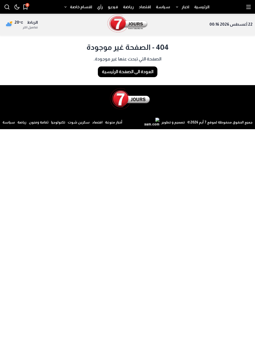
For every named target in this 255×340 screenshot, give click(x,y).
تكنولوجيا (58, 122)
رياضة (21, 122)
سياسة (8, 122)
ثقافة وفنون (39, 122)
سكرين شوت (79, 122)
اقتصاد (97, 122)
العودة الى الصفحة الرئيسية (127, 71)
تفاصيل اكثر (30, 27)
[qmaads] (130, 99)
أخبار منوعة (113, 122)
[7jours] (127, 24)
